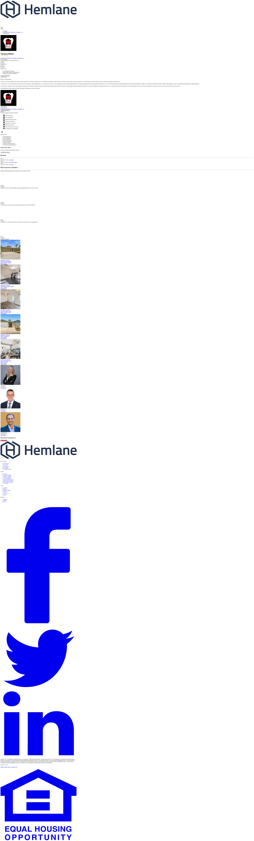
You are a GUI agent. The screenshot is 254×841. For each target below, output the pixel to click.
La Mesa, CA (19, 32)
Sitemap (2, 767)
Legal (4, 495)
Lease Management (7, 478)
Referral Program (6, 490)
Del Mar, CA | (13, 32)
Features (5, 473)
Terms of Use (14, 767)
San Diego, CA (4, 58)
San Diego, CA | (6, 32)
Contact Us (5, 493)
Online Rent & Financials (8, 479)
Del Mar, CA (10, 58)
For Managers (6, 467)
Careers (4, 492)
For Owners (5, 464)
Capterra (11, 159)
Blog (4, 501)
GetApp (11, 164)
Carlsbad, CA (21, 58)
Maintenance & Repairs (8, 481)
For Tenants (5, 468)
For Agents (5, 465)
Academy (5, 500)
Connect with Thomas (5, 75)
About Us (5, 491)
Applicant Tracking (7, 476)
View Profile (3, 388)
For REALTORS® (7, 469)
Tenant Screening (6, 477)
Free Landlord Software (8, 482)
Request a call (4, 440)
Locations (5, 31)
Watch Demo (6, 463)
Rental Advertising (7, 475)
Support (4, 499)
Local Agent (5, 483)
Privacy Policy (71, 759)
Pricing (4, 489)
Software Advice (13, 162)
